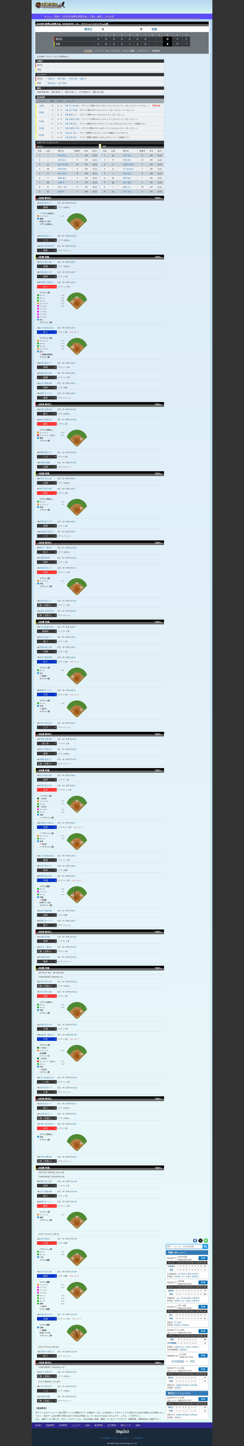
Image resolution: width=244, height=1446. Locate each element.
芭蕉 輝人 (127, 160)
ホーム (47, 16)
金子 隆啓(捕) (46, 383)
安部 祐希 (73, 78)
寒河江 (88, 29)
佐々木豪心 (186, 1276)
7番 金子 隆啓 (71, 110)
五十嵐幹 (178, 1322)
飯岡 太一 (127, 187)
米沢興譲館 (172, 1343)
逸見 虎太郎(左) (47, 246)
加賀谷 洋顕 (128, 164)
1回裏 (41, 105)
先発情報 (156, 51)
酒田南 (171, 1290)
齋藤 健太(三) (46, 452)
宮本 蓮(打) (45, 1238)
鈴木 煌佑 (62, 173)
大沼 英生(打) (46, 1386)
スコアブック (143, 51)
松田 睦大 (62, 160)
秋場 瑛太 (62, 155)
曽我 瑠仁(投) (46, 373)
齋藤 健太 (62, 178)
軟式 (99, 1425)
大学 (63, 1425)
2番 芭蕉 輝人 (71, 137)
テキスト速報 (128, 51)
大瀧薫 (188, 1274)
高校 (57, 16)
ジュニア (76, 1425)
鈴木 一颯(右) (46, 547)
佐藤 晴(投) (45, 557)
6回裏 (41, 135)
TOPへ (158, 198)
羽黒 (154, 29)
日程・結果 (96, 16)
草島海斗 (195, 1274)
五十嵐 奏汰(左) (47, 328)
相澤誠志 (185, 1385)
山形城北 (171, 1266)
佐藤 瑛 (82, 78)
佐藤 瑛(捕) (45, 462)
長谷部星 (187, 1298)
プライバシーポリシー (122, 1438)
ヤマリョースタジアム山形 (94, 23)
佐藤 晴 (51, 78)
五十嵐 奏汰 (128, 169)
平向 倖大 (127, 191)
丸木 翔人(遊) (46, 262)
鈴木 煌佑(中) (46, 419)
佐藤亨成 (195, 1301)
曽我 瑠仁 (52, 83)
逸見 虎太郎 (63, 164)
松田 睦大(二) (46, 236)
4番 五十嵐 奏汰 (72, 105)
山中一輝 (179, 1298)
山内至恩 (181, 1274)
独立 (126, 1425)
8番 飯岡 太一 (71, 114)
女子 (112, 1425)
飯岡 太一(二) (46, 393)
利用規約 (138, 1438)
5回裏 (41, 128)
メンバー (99, 51)
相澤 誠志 (61, 78)
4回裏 (41, 121)
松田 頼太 (127, 173)
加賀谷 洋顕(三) (47, 282)
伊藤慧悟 (195, 1298)
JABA (87, 1425)
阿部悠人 (178, 1276)
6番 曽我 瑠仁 (71, 123)
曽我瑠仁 (195, 1276)
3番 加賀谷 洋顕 (72, 119)
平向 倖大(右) (46, 478)
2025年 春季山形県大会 (74, 16)
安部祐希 (193, 1385)
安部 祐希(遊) (46, 409)
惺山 (171, 1315)
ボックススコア (113, 51)
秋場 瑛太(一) (46, 203)
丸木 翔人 (127, 155)
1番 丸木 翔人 (71, 133)
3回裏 (41, 112)
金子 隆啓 (62, 83)
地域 (138, 1425)
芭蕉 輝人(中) (46, 272)
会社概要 (106, 1438)
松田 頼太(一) (46, 363)
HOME (38, 1425)
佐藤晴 (179, 1385)
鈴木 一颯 (62, 187)
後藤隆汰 (183, 1349)
